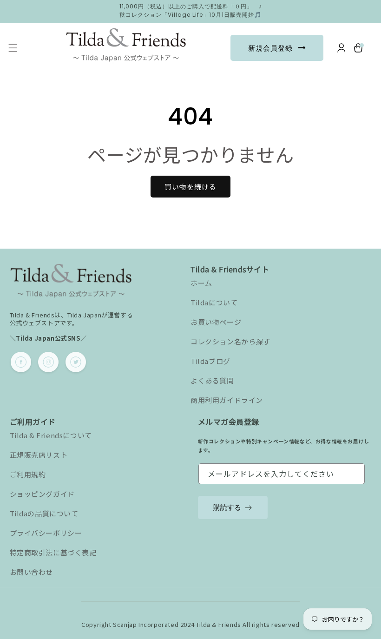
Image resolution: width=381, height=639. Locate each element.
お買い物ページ (215, 322)
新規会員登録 (270, 48)
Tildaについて (213, 302)
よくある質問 (212, 380)
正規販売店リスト (39, 455)
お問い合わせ (31, 572)
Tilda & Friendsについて (51, 435)
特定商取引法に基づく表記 (53, 552)
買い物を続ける (190, 186)
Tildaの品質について (44, 513)
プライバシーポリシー (46, 533)
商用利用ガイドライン (226, 400)
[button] (13, 48)
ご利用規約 (28, 474)
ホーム (201, 283)
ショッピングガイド (42, 494)
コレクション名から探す (230, 341)
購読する (227, 507)
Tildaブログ (210, 361)
